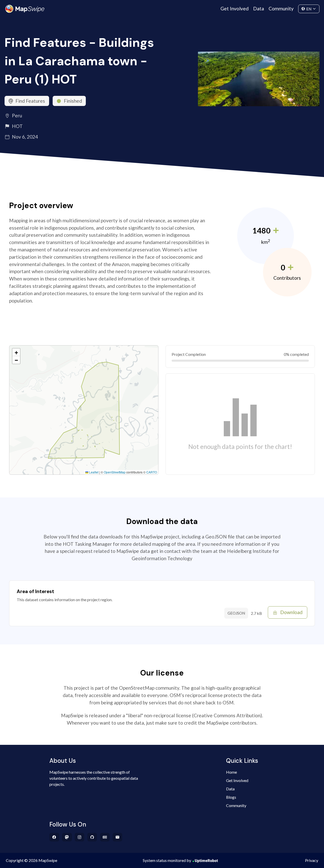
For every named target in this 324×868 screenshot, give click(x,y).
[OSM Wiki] (105, 837)
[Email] (118, 837)
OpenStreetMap (115, 472)
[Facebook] (54, 837)
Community (281, 8)
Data (258, 8)
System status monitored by (167, 860)
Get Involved (234, 8)
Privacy (311, 860)
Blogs (231, 797)
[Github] (92, 837)
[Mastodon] (67, 837)
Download (291, 612)
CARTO (151, 472)
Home (231, 772)
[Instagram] (80, 837)
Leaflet (93, 472)
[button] (16, 352)
